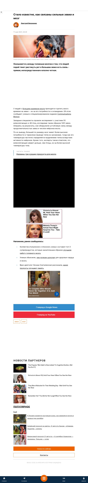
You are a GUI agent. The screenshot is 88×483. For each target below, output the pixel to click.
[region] (44, 90)
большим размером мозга (34, 109)
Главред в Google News (46, 307)
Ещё (15, 412)
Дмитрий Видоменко (29, 23)
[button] (44, 479)
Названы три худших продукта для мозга (36, 154)
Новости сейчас (44, 449)
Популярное (21, 406)
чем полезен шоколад (45, 257)
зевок (17, 321)
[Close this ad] (1, 12)
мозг (24, 321)
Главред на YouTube (46, 315)
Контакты (44, 455)
